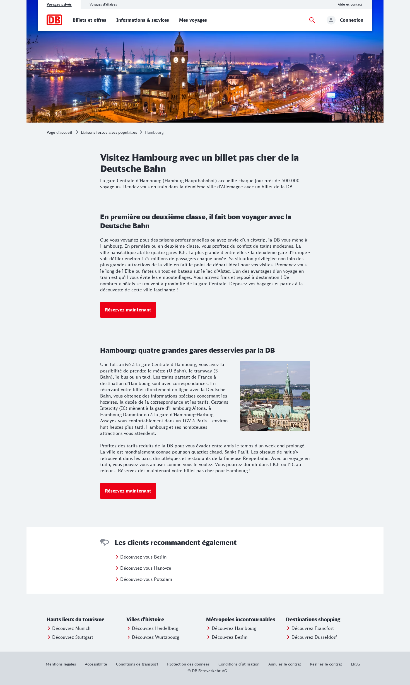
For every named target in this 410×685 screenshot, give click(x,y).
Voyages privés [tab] (59, 4)
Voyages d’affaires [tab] (103, 4)
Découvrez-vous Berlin (143, 557)
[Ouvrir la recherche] (312, 20)
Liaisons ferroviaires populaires (109, 132)
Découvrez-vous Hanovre (145, 568)
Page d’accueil (59, 132)
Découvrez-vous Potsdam (146, 579)
